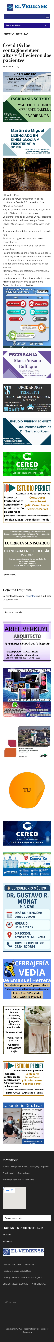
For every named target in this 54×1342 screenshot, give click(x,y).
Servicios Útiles (13, 25)
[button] (47, 16)
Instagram (7, 1241)
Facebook (7, 1234)
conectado (31, 596)
